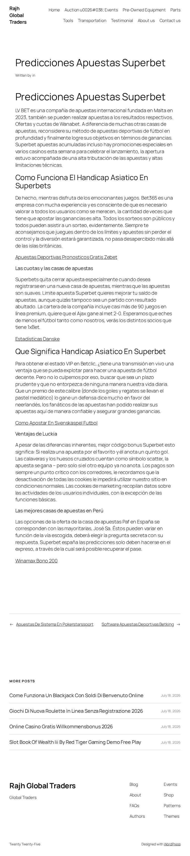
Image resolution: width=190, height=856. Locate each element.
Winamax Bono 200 (36, 560)
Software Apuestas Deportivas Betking (138, 624)
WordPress (172, 844)
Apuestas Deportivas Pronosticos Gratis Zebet (66, 257)
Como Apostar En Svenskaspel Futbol (56, 422)
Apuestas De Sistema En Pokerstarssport (54, 624)
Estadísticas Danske (37, 338)
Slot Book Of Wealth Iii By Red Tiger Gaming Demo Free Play (75, 742)
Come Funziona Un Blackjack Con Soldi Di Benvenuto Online (76, 695)
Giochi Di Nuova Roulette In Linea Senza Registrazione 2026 (76, 711)
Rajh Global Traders (18, 15)
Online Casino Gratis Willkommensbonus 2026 (61, 726)
